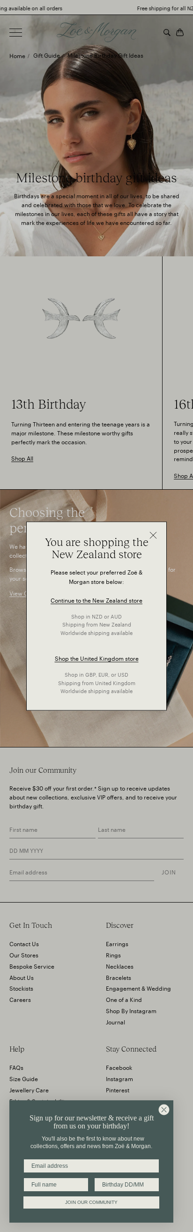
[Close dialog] (164, 1109)
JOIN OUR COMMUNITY (91, 1202)
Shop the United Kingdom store (97, 658)
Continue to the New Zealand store (96, 599)
